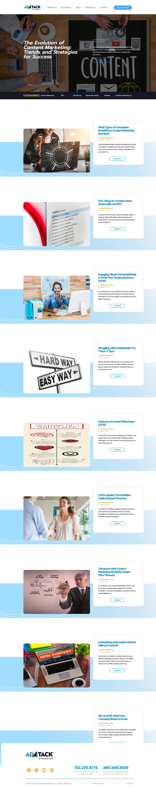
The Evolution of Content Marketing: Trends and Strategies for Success (50, 49)
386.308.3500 (115, 767)
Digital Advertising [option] (92, 95)
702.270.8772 (86, 767)
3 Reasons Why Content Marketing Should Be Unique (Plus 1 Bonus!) (114, 572)
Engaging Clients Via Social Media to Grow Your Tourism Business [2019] (117, 278)
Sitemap (129, 783)
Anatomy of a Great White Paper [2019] (116, 423)
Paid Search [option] (77, 95)
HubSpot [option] (107, 95)
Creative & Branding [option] (122, 95)
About (78, 8)
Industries (65, 8)
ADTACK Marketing (100, 39)
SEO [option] (62, 95)
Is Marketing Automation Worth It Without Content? (117, 643)
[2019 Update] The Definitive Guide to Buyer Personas (114, 496)
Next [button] (130, 95)
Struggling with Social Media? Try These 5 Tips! (117, 349)
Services (51, 8)
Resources (90, 8)
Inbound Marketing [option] (47, 95)
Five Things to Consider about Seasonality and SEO (115, 202)
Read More (117, 159)
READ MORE (102, 60)
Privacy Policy (98, 783)
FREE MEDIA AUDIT (122, 7)
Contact (104, 8)
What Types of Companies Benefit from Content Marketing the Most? (116, 130)
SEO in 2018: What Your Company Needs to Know (113, 717)
